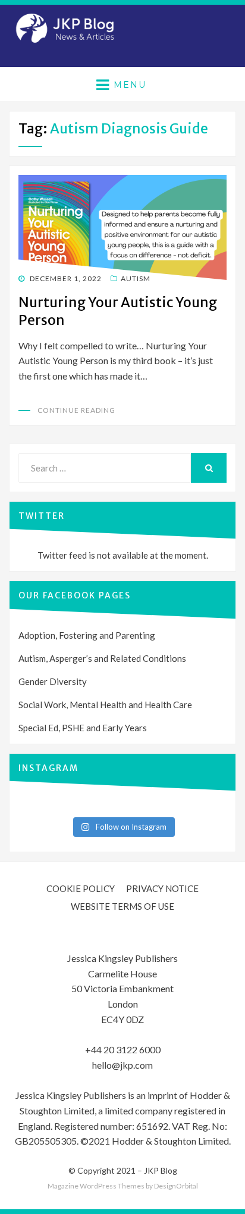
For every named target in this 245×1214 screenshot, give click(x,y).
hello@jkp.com (122, 1064)
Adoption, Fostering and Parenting (86, 635)
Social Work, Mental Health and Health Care (105, 704)
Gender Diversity (52, 681)
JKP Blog (160, 1170)
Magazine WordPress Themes (96, 1185)
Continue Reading (76, 410)
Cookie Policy (80, 888)
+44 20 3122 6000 (123, 1049)
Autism (135, 278)
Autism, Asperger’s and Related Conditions (102, 658)
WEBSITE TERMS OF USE (122, 906)
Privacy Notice (162, 888)
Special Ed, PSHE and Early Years (82, 727)
